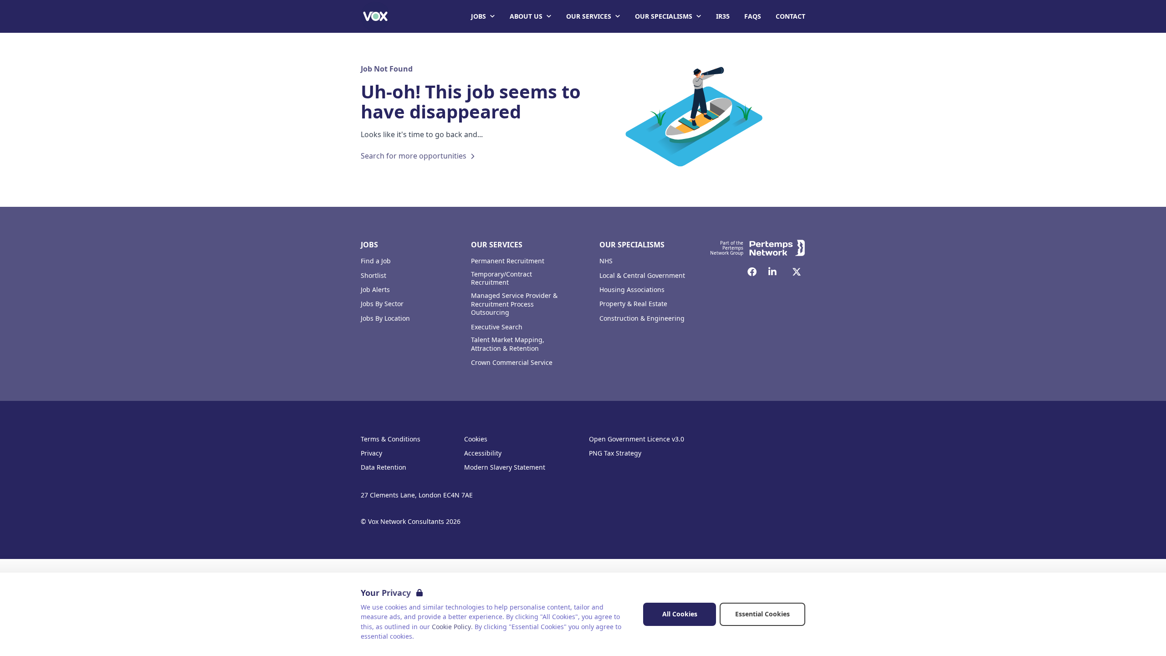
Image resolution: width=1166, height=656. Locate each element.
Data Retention (383, 467)
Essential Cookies (762, 614)
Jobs (478, 16)
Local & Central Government (642, 276)
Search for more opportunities (413, 156)
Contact (790, 16)
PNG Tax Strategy (615, 453)
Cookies (475, 439)
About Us (526, 16)
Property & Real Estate (633, 304)
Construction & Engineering (642, 318)
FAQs (752, 16)
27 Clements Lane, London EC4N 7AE (417, 495)
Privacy (371, 453)
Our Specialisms (663, 16)
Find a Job (376, 261)
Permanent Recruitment (507, 261)
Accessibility (482, 453)
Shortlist (373, 276)
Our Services (588, 16)
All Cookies (679, 614)
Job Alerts (375, 290)
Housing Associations (632, 290)
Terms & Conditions (390, 439)
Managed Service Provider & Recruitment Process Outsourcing (514, 304)
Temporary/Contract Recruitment (501, 278)
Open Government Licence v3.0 (636, 439)
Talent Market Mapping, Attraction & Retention (507, 344)
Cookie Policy (451, 626)
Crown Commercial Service (511, 363)
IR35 (723, 16)
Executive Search (496, 327)
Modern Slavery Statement (504, 467)
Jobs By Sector (382, 304)
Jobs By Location (385, 318)
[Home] (375, 16)
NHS (606, 261)
